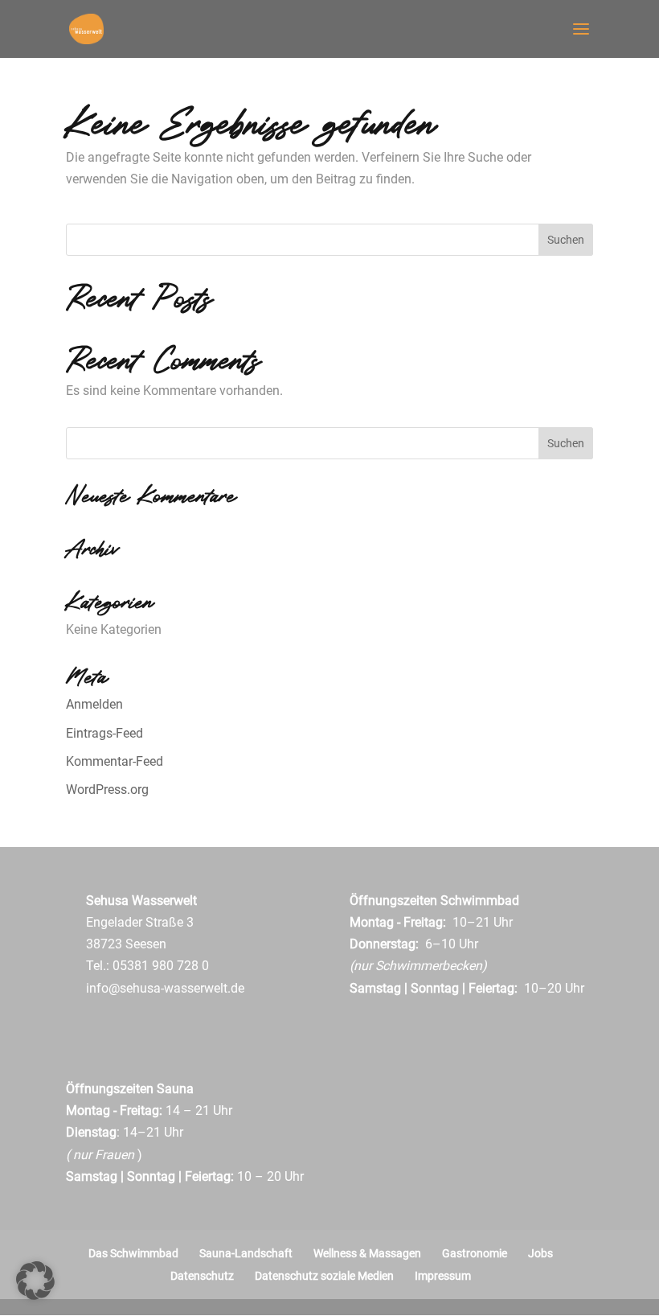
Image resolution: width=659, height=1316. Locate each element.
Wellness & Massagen (367, 1253)
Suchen (565, 239)
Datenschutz (202, 1275)
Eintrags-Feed (104, 733)
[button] (35, 1280)
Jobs (540, 1253)
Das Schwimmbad (133, 1253)
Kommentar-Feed (114, 761)
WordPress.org (107, 789)
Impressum (443, 1275)
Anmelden (94, 704)
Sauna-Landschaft (246, 1253)
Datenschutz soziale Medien (324, 1275)
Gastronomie (474, 1253)
